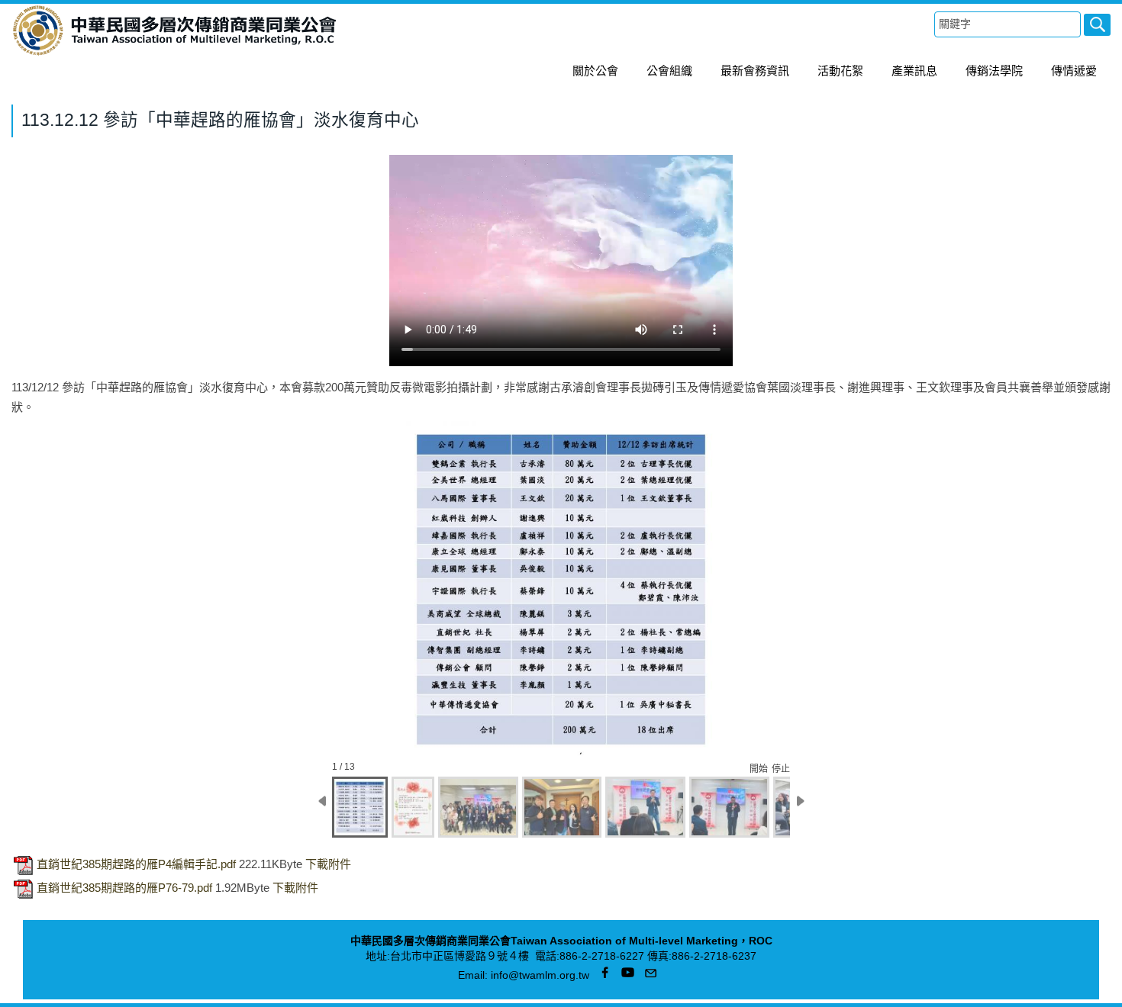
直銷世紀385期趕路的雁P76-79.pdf (124, 888)
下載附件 (328, 864)
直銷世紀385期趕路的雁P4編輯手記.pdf (136, 864)
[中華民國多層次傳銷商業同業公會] (174, 53)
